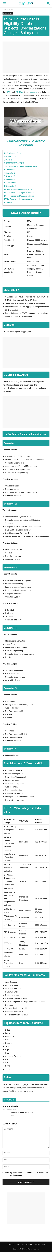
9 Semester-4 (9, 179)
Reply (13, 1115)
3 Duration (8, 160)
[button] (48, 3)
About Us (10, 1244)
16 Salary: (8, 202)
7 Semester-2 (9, 173)
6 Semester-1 (9, 170)
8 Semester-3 (9, 176)
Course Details (8, 9)
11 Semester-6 (10, 186)
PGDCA (19, 92)
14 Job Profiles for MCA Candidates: (19, 196)
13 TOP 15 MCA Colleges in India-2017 (20, 193)
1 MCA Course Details (13, 153)
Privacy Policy (40, 1244)
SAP (8, 92)
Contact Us (20, 1244)
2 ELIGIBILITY (10, 156)
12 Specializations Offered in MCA (18, 189)
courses (33, 92)
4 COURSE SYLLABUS (14, 163)
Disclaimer (29, 1244)
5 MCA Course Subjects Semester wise (20, 166)
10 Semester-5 (10, 183)
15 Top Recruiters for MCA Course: (18, 199)
